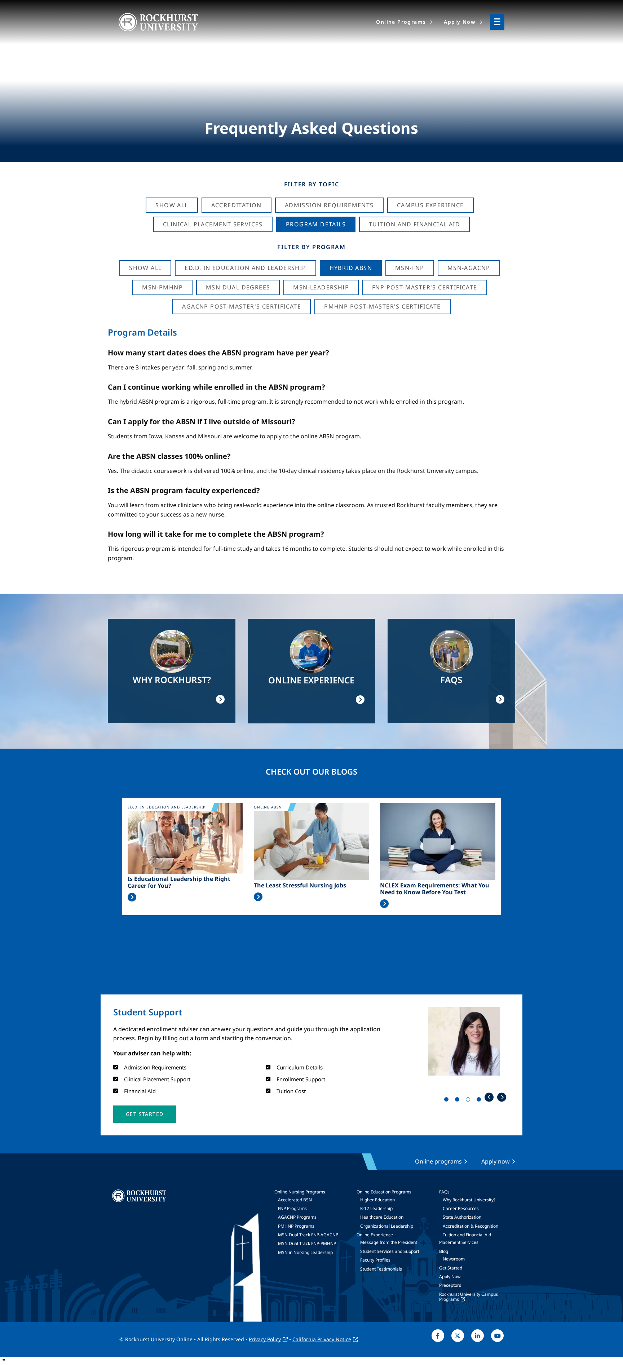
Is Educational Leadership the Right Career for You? (179, 882)
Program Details (316, 224)
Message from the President (388, 1242)
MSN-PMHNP (162, 287)
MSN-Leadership (321, 287)
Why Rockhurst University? (469, 1200)
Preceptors (450, 1285)
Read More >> (132, 897)
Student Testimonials (381, 1269)
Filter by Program (311, 247)
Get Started (450, 1268)
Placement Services (458, 1242)
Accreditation (236, 205)
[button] (144, 1114)
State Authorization (462, 1217)
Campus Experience (430, 205)
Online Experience (375, 1235)
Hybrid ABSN (351, 268)
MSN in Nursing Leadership (305, 1252)
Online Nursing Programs (299, 1192)
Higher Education (377, 1200)
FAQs (444, 1192)
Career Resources (461, 1208)
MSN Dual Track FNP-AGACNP (308, 1235)
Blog (443, 1251)
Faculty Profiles (375, 1260)
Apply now (495, 1161)
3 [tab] (469, 1100)
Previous (489, 1097)
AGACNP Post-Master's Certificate (241, 306)
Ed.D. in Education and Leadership (245, 268)
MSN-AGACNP (468, 268)
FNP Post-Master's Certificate (424, 287)
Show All (171, 205)
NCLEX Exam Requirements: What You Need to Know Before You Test (434, 889)
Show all (145, 268)
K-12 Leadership (376, 1208)
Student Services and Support (389, 1251)
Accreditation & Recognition (470, 1226)
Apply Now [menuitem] (460, 21)
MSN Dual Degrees (238, 287)
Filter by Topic (311, 184)
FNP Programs (292, 1208)
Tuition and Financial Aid (467, 1235)
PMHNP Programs (296, 1226)
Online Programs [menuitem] (401, 21)
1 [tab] (447, 1100)
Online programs (438, 1161)
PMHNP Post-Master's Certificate (382, 306)
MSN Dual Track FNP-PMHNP (307, 1243)
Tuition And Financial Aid (414, 224)
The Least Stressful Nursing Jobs (300, 885)
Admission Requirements (329, 205)
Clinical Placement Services (213, 224)
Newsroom (454, 1259)
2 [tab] (458, 1100)
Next (501, 1097)
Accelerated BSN (295, 1200)
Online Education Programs (384, 1192)
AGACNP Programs (297, 1217)
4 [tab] (480, 1100)
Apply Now (449, 1276)
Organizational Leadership (386, 1226)
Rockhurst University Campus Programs (468, 1296)
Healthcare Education (381, 1217)
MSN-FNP (409, 268)
